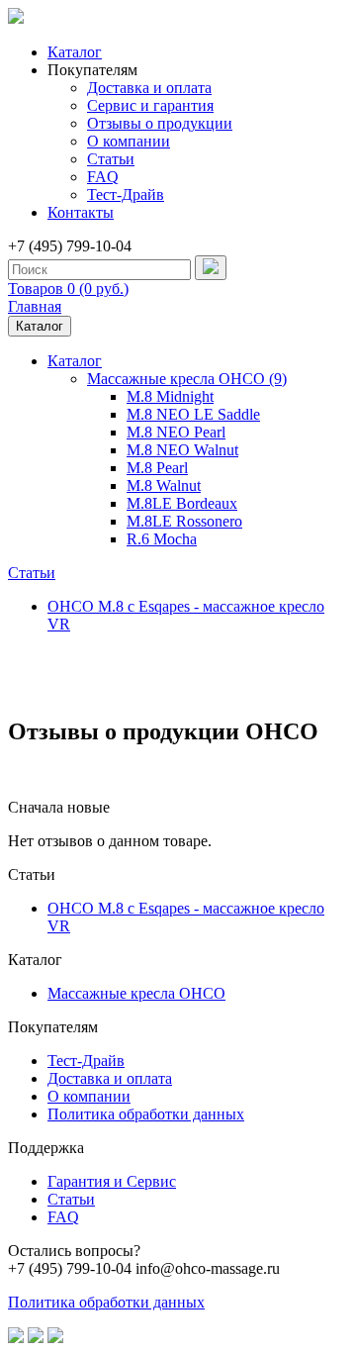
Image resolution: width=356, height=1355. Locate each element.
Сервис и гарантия (150, 105)
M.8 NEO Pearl (176, 432)
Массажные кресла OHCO (136, 993)
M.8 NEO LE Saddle (193, 414)
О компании (128, 141)
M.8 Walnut (164, 485)
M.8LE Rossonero (184, 521)
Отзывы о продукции (159, 123)
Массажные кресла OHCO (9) (187, 378)
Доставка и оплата (149, 87)
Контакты (80, 212)
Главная (34, 306)
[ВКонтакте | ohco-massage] (16, 1337)
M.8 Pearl (157, 467)
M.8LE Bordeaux (182, 503)
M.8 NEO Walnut (182, 449)
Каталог (74, 52)
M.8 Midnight (170, 396)
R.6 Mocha (162, 539)
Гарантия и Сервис (111, 1181)
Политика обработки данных (145, 1114)
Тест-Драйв (125, 194)
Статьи (110, 158)
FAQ (103, 176)
